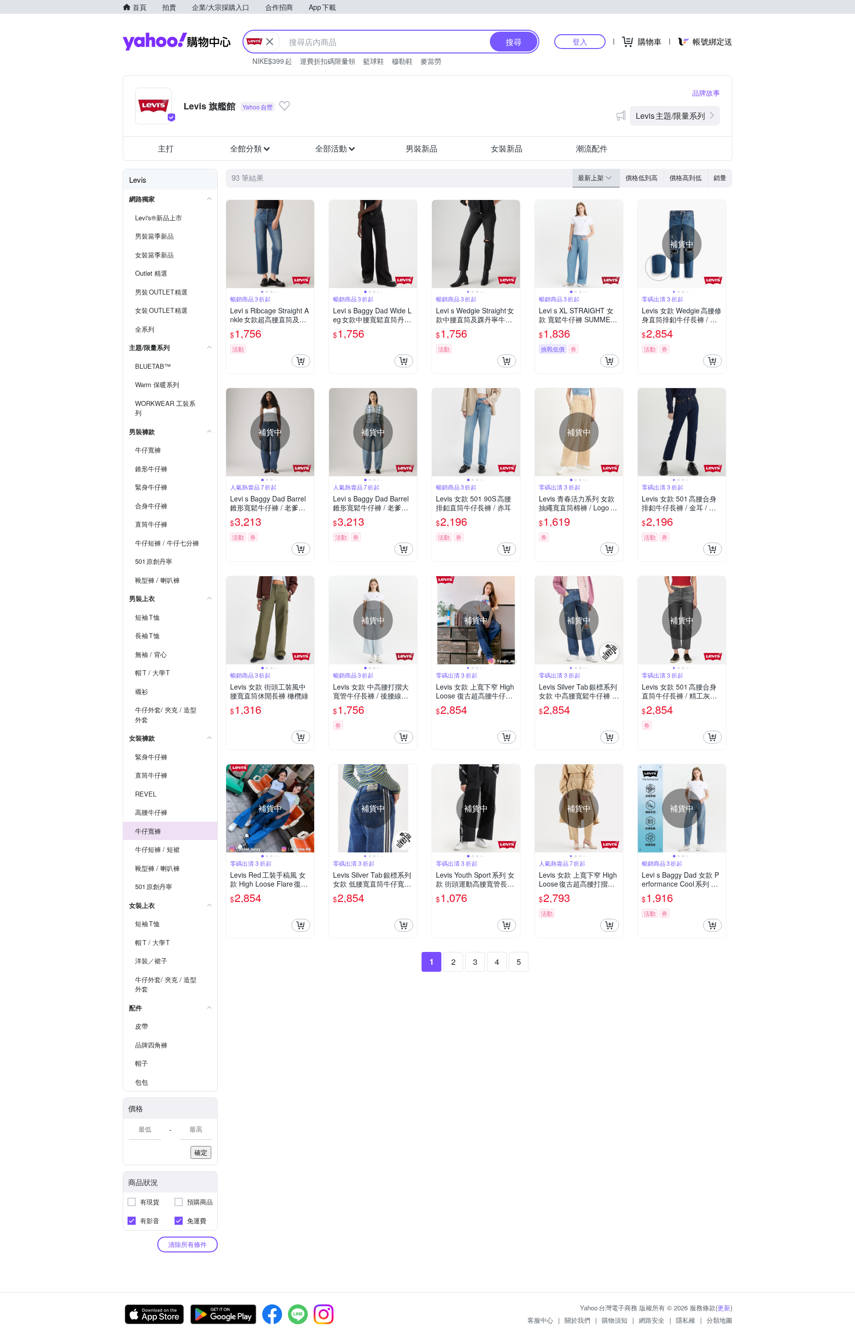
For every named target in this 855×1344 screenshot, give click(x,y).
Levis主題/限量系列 (670, 115)
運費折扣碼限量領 (327, 60)
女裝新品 (506, 148)
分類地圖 (719, 1320)
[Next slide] (307, 244)
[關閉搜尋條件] (270, 42)
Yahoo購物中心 (177, 41)
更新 (723, 1307)
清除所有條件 (187, 1244)
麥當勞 (431, 60)
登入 (579, 41)
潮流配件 (592, 148)
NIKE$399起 (272, 60)
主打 (166, 148)
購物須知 (614, 1320)
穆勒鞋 (402, 60)
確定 (200, 1152)
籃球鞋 (373, 60)
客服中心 (540, 1320)
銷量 (719, 177)
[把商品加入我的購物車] (300, 360)
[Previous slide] (232, 244)
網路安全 (652, 1320)
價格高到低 (685, 177)
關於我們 (577, 1320)
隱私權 (685, 1320)
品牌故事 (706, 93)
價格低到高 (641, 177)
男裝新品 (421, 148)
